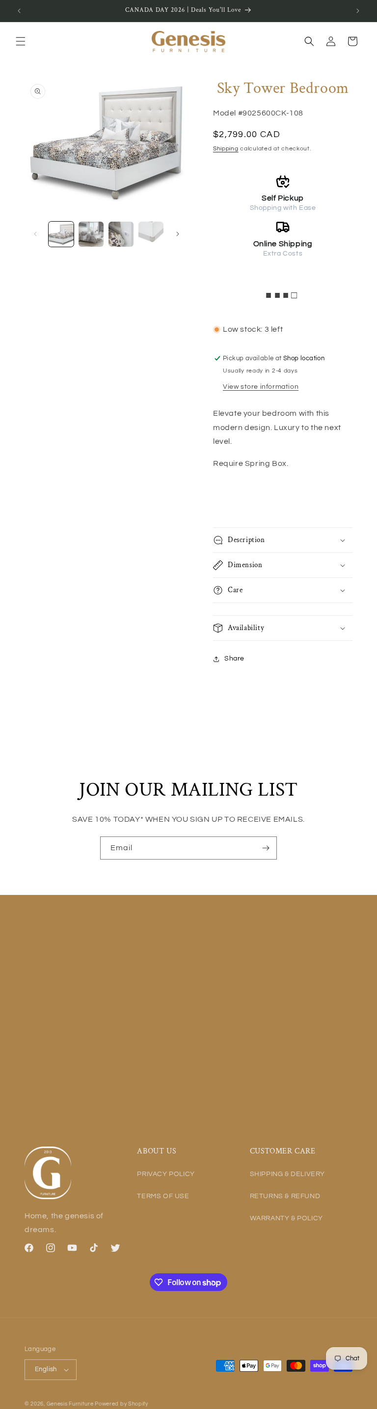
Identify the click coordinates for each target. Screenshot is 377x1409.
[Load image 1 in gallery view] (61, 234)
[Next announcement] (358, 11)
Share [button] (234, 658)
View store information (260, 386)
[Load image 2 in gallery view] (91, 234)
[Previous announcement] (19, 11)
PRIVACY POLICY (165, 1174)
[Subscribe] (265, 848)
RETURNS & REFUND (285, 1196)
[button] (20, 41)
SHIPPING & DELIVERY (287, 1174)
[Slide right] (177, 234)
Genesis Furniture (71, 1404)
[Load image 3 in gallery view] (121, 234)
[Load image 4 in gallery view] (150, 234)
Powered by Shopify (121, 1404)
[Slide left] (35, 234)
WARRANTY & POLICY (286, 1218)
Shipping (226, 148)
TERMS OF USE (163, 1196)
